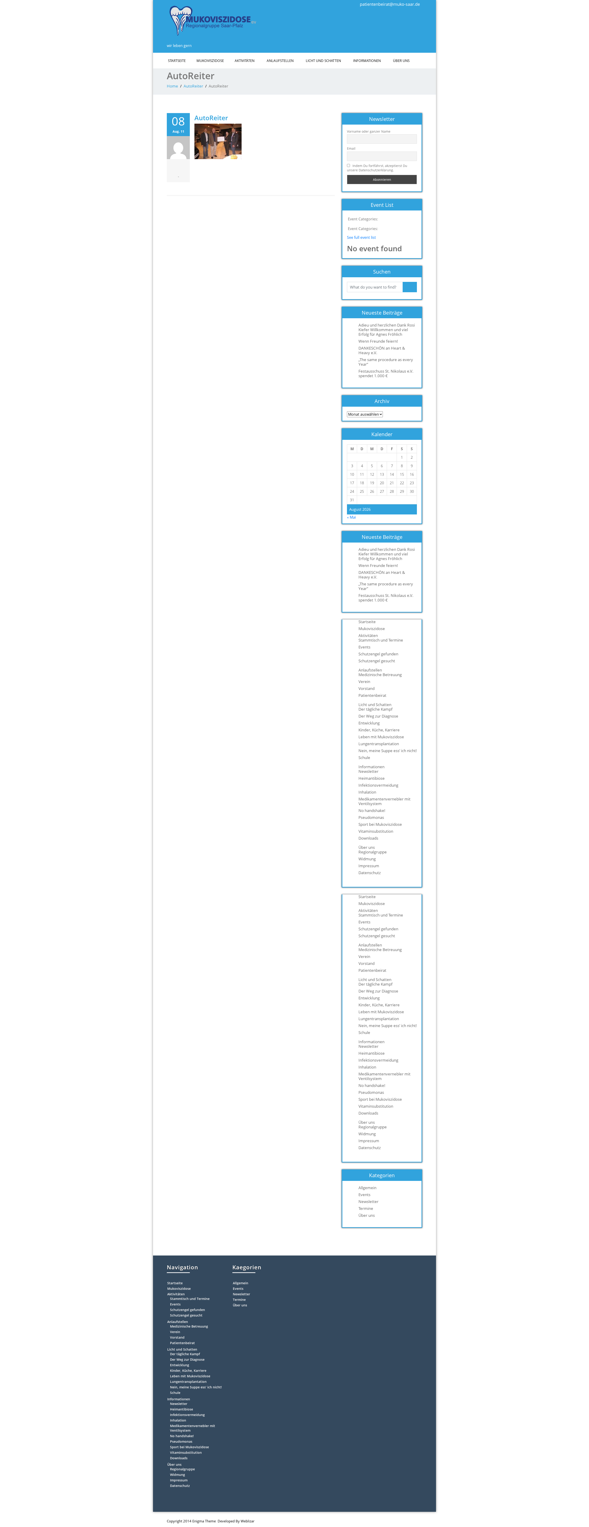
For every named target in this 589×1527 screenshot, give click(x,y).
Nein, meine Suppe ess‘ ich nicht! (387, 750)
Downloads (368, 838)
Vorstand (366, 688)
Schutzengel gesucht (376, 661)
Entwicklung (369, 723)
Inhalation (367, 792)
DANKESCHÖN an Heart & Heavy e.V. (381, 350)
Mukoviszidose (210, 60)
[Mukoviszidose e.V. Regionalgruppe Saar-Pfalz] (213, 19)
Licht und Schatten (323, 60)
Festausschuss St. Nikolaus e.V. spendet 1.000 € (385, 373)
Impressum (368, 866)
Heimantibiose (371, 778)
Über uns (401, 60)
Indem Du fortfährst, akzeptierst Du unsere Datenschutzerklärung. (377, 168)
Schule (364, 757)
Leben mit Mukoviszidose (381, 737)
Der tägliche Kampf (375, 709)
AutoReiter (193, 86)
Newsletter (368, 771)
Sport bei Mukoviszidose (380, 824)
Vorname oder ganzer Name (368, 131)
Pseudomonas (371, 817)
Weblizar (247, 1521)
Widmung (367, 859)
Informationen (367, 60)
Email (351, 148)
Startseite (177, 60)
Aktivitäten (244, 60)
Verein (364, 681)
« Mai (351, 517)
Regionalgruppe (372, 852)
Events (364, 647)
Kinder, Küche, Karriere (379, 730)
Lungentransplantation (378, 744)
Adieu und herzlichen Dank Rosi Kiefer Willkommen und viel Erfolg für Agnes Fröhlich (386, 330)
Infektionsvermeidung (378, 785)
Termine (365, 1208)
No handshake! (371, 810)
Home (172, 86)
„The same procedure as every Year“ (385, 362)
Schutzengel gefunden (378, 654)
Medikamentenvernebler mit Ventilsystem (384, 801)
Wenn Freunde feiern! (378, 341)
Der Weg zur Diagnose (378, 716)
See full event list (361, 237)
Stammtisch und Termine (380, 640)
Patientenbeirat (372, 695)
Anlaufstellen (280, 60)
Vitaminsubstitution (375, 831)
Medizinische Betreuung (380, 674)
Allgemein (367, 1187)
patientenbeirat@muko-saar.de (390, 4)
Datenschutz (369, 872)
